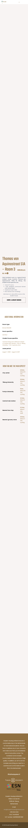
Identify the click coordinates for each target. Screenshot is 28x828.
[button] (18, 2)
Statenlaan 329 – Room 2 (19, 714)
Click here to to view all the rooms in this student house (14, 295)
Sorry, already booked (7, 448)
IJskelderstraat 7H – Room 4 (19, 567)
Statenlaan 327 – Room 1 (8, 714)
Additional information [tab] (14, 317)
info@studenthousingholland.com (14, 809)
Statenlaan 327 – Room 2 (8, 567)
